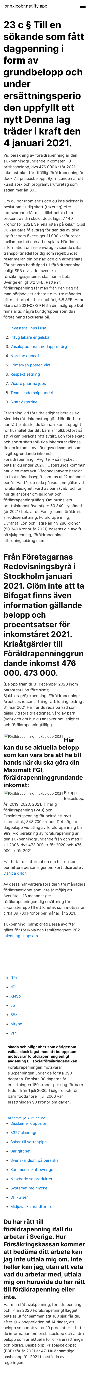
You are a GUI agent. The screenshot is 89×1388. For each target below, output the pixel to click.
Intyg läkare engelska (29, 337)
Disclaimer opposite (28, 1123)
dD (13, 987)
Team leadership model (31, 392)
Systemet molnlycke (28, 1188)
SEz (13, 1014)
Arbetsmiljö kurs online (26, 1118)
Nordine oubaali (24, 356)
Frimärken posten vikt (30, 365)
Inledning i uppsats (20, 935)
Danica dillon (15, 873)
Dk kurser (19, 1197)
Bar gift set (20, 1151)
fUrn (14, 977)
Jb (12, 1005)
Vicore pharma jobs (28, 383)
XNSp (15, 996)
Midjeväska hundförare (31, 1206)
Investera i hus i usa (28, 328)
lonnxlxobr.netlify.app (25, 6)
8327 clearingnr (24, 1132)
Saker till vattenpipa (28, 1142)
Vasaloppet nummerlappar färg (38, 346)
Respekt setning (25, 374)
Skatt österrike (23, 402)
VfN (13, 1033)
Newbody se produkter (31, 1179)
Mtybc (16, 1024)
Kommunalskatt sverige (31, 1169)
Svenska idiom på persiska (34, 1160)
